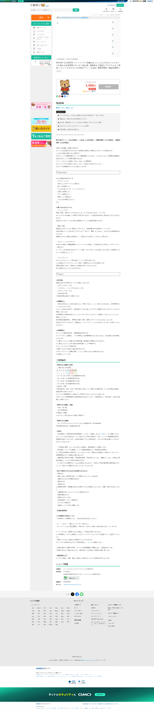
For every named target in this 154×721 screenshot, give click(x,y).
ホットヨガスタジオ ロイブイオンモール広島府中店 (73, 17)
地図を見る (72, 578)
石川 (39, 616)
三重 (39, 619)
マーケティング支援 (74, 708)
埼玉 (45, 608)
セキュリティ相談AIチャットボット (86, 674)
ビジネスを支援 (60, 708)
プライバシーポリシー (96, 613)
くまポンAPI (111, 623)
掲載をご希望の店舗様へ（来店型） (115, 608)
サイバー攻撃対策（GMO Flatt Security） (76, 676)
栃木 (62, 608)
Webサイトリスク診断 (74, 674)
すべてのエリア (35, 605)
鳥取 (50, 619)
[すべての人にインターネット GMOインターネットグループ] (143, 1)
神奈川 (39, 608)
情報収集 (86, 708)
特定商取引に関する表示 (97, 619)
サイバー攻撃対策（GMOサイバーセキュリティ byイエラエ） (56, 676)
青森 (33, 613)
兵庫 (45, 610)
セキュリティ (66, 708)
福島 (62, 613)
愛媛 (45, 621)
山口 (68, 619)
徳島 (33, 621)
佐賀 (62, 621)
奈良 (50, 610)
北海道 (68, 610)
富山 (33, 616)
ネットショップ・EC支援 (51, 708)
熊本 (33, 624)
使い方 (76, 607)
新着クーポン (41, 52)
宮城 (45, 613)
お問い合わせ (77, 616)
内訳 (95, 91)
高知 (50, 621)
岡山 (62, 619)
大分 (39, 624)
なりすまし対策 (88, 676)
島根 (56, 619)
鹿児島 (50, 624)
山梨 (50, 616)
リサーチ (81, 708)
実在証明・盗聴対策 (39, 676)
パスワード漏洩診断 (65, 674)
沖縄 (56, 624)
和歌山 (56, 610)
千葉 (50, 608)
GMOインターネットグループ (89, 660)
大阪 (33, 610)
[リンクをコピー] (86, 594)
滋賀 (62, 610)
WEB (103, 434)
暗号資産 (96, 708)
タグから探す (77, 610)
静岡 (33, 619)
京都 (39, 610)
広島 (45, 619)
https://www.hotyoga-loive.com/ (72, 584)
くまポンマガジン (112, 616)
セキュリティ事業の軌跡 (97, 676)
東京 (33, 608)
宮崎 (45, 624)
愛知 (62, 616)
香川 (39, 621)
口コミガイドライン (96, 616)
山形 (56, 613)
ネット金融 (91, 708)
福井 (45, 616)
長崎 (68, 621)
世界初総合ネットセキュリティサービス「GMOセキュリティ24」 (48, 674)
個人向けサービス (103, 708)
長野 (56, 616)
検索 (76, 10)
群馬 (68, 608)
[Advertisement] (87, 641)
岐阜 (68, 616)
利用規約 (93, 607)
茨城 (56, 608)
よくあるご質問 (78, 613)
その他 (109, 708)
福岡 (56, 621)
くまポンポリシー (95, 610)
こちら (88, 542)
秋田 (50, 613)
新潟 (68, 613)
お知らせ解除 (111, 626)
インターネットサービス (40, 708)
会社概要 (76, 623)
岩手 (39, 613)
